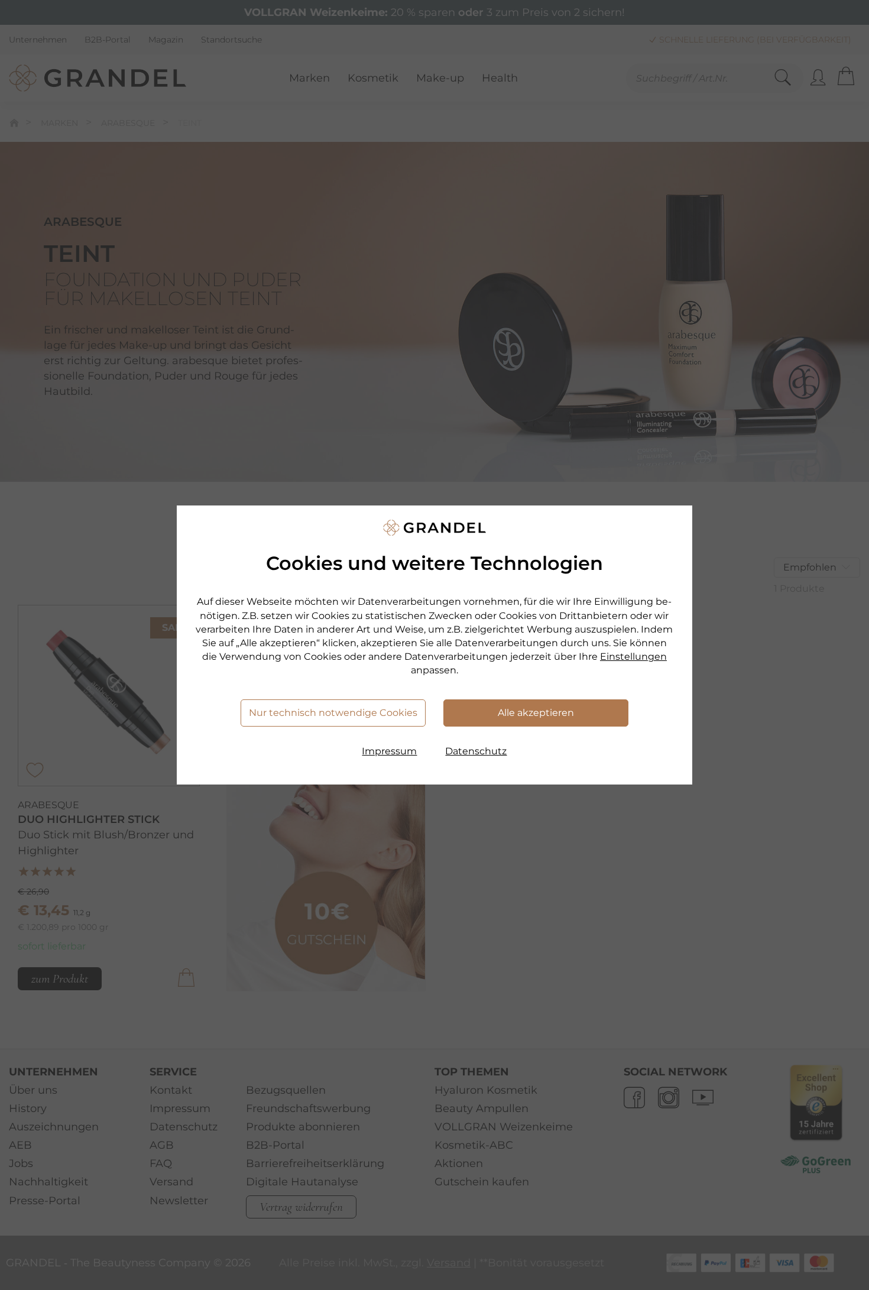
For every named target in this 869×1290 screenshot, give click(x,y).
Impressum (389, 751)
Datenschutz (476, 751)
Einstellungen (633, 656)
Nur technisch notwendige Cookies (333, 712)
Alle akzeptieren (536, 712)
